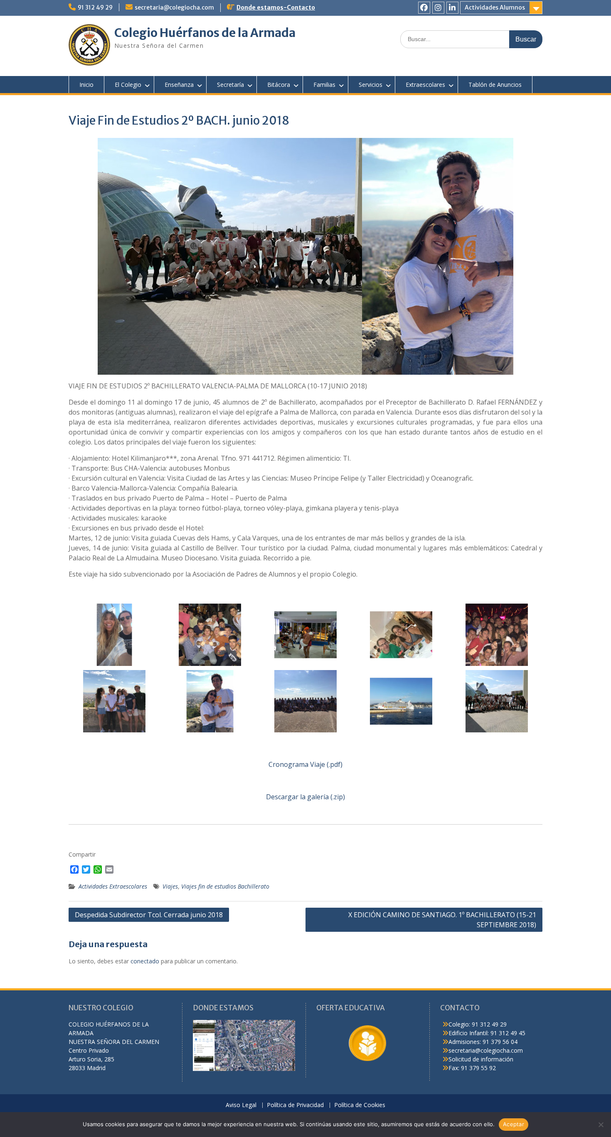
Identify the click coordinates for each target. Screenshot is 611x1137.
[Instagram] (438, 8)
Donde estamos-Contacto (276, 7)
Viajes (170, 886)
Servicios (370, 84)
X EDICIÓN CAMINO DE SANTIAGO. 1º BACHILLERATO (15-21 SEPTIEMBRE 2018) (442, 919)
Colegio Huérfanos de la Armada (205, 32)
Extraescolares (425, 84)
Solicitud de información (480, 1059)
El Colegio (128, 84)
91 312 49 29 (95, 7)
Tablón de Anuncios (495, 84)
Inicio (86, 84)
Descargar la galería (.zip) (305, 796)
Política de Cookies (359, 1105)
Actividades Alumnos (495, 7)
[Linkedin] (452, 8)
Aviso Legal (241, 1105)
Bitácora (278, 84)
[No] (600, 1124)
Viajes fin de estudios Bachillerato (225, 886)
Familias (324, 84)
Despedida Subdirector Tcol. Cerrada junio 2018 (149, 914)
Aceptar (513, 1124)
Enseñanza (179, 84)
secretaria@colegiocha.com (174, 7)
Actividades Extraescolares (113, 886)
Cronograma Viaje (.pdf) (305, 764)
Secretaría (230, 84)
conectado (145, 961)
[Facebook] (424, 8)
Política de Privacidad (295, 1105)
